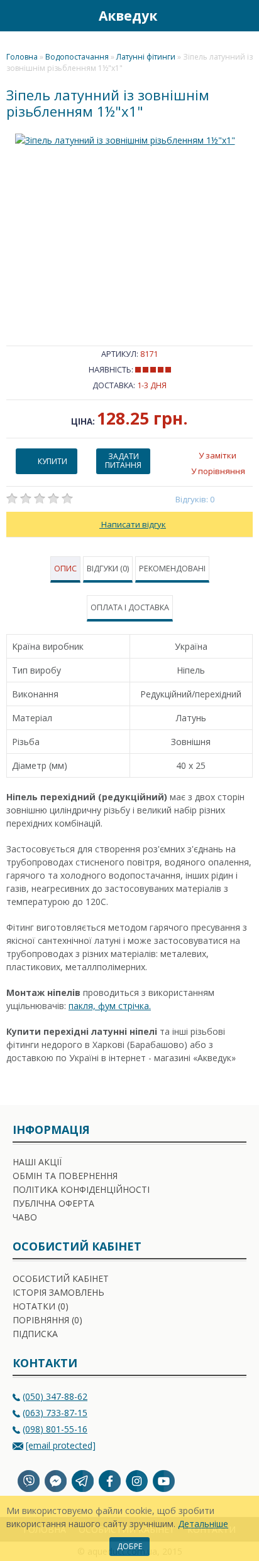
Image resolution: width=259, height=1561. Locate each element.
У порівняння (218, 471)
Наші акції (37, 1162)
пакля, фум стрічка (109, 1006)
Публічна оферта (53, 1203)
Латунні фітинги (145, 56)
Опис (65, 568)
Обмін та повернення (65, 1176)
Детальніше (203, 1524)
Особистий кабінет (61, 1278)
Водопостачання (77, 56)
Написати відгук (132, 524)
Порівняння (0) (47, 1320)
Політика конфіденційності (81, 1189)
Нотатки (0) (41, 1306)
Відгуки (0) (108, 568)
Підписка (35, 1334)
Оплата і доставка (130, 607)
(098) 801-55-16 (55, 1429)
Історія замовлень (58, 1292)
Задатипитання (123, 460)
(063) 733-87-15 (55, 1413)
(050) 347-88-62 (55, 1396)
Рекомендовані (172, 568)
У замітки (217, 455)
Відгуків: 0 (195, 499)
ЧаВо (25, 1217)
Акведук (128, 15)
